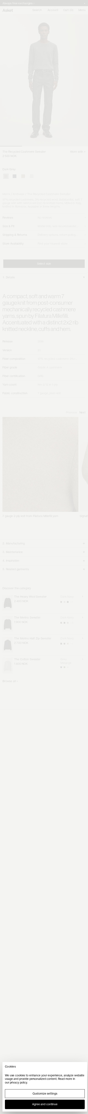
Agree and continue (45, 1104)
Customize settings (45, 1093)
